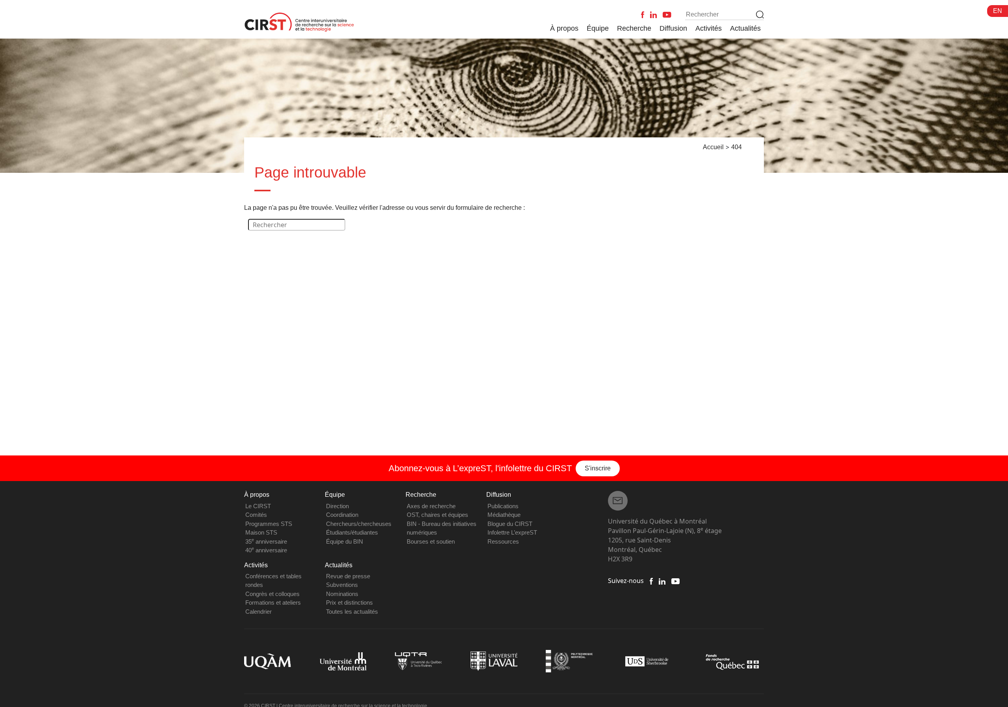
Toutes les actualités (352, 611)
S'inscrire (598, 468)
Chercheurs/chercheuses (358, 523)
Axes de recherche (431, 506)
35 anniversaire (266, 541)
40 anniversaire (266, 550)
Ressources (503, 541)
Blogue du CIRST (509, 523)
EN (997, 10)
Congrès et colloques (272, 593)
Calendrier (258, 611)
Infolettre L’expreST (512, 532)
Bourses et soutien (431, 541)
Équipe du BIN (344, 541)
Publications (503, 506)
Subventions (342, 584)
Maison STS (261, 532)
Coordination (342, 514)
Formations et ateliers (273, 602)
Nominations (342, 593)
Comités (256, 514)
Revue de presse (348, 576)
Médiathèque (504, 514)
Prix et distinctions (349, 602)
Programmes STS (268, 523)
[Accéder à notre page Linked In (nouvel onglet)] (662, 580)
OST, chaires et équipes (437, 514)
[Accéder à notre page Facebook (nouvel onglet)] (651, 580)
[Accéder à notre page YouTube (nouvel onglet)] (675, 580)
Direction (337, 506)
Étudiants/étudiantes (352, 532)
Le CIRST (258, 506)
